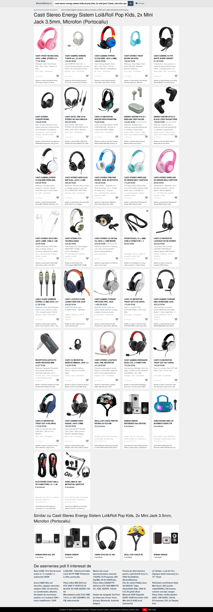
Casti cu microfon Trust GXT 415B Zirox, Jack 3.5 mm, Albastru (46, 423)
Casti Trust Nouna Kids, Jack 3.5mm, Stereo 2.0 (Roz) (47, 58)
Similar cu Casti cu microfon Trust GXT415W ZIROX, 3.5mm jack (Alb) (135, 325)
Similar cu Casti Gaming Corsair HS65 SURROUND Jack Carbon (164, 325)
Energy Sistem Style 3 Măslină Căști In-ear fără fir (135, 119)
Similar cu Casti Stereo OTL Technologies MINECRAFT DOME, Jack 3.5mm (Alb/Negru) (76, 265)
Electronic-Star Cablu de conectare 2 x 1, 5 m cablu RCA (46, 484)
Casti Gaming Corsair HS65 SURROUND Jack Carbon (164, 302)
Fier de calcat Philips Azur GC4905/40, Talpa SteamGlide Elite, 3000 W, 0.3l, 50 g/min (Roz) (135, 587)
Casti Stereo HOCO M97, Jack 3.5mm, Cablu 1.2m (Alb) (46, 241)
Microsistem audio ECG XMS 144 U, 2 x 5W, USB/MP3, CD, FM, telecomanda (76, 597)
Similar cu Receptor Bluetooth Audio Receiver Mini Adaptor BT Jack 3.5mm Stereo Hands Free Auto (47, 387)
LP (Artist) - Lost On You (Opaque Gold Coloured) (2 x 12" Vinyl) (165, 573)
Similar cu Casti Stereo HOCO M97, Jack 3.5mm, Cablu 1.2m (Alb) (46, 264)
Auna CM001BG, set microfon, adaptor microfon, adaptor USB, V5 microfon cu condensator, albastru (47, 587)
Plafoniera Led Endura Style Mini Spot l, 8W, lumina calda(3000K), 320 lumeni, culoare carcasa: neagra (165, 587)
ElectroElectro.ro (44, 3)
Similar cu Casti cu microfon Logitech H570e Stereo (163, 264)
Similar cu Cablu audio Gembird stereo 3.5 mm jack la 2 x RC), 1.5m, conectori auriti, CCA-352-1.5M (46, 326)
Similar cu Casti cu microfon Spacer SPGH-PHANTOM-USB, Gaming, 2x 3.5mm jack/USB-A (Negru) (106, 143)
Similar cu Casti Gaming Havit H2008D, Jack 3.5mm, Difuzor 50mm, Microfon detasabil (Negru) (77, 447)
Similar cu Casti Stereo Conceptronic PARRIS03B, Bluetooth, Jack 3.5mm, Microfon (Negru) (47, 143)
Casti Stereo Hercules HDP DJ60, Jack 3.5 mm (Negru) (76, 180)
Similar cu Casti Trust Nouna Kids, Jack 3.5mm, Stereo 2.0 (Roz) (46, 81)
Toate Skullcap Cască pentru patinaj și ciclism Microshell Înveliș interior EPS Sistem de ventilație (106, 447)
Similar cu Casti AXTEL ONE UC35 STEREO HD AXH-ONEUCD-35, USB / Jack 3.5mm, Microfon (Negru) (77, 143)
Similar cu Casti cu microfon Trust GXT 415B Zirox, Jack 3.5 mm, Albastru (46, 447)
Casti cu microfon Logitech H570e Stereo (165, 239)
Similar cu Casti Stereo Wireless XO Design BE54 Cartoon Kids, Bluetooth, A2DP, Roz (165, 204)
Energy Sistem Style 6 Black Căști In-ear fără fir (165, 119)
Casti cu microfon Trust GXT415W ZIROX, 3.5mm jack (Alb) (134, 302)
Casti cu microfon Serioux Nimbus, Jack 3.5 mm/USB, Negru (77, 362)
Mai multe (152, 609)
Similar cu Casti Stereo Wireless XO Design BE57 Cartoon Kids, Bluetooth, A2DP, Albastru (135, 204)
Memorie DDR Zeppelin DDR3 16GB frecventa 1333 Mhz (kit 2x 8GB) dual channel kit (135, 599)
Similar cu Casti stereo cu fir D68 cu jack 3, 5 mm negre (106, 264)
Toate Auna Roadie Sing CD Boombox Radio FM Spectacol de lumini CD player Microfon (164, 447)
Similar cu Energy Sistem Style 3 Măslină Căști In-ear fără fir (134, 142)
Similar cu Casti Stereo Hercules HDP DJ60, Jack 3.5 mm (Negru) (77, 203)
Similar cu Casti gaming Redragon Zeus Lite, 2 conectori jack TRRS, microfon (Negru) (135, 387)
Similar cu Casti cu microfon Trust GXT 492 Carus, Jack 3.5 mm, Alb (165, 386)
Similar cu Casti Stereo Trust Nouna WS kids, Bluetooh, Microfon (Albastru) (135, 82)
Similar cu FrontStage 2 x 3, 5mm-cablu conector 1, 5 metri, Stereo (135, 264)
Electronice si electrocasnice (46, 10)
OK (145, 610)
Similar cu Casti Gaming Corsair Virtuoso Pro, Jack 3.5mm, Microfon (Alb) (106, 326)
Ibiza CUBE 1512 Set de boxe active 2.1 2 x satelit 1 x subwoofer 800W (47, 573)
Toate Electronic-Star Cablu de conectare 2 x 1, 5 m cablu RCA (45, 507)
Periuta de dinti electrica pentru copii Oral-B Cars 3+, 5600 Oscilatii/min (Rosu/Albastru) (135, 575)
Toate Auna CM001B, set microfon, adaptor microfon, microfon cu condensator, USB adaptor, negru (76, 508)
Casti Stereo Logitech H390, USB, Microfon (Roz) (106, 362)
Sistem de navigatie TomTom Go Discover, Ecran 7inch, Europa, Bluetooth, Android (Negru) (106, 599)
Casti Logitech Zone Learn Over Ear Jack (75, 300)
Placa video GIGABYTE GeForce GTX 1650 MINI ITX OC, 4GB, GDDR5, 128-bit (106, 585)
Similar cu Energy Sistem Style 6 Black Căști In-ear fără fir (164, 142)
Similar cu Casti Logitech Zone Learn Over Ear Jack (75, 325)
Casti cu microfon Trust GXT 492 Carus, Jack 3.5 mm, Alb (164, 362)
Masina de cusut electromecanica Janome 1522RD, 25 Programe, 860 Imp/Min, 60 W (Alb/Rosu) (105, 575)
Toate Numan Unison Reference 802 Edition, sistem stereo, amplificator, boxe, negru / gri (135, 447)
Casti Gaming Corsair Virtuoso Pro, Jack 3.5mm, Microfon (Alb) (105, 302)
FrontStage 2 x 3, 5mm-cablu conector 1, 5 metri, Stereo (135, 241)
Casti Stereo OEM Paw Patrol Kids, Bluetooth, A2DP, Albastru (106, 180)
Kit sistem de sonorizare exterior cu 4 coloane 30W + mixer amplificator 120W (47, 597)
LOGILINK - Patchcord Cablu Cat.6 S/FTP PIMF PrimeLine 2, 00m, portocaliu (76, 573)
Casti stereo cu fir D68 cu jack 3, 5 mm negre (106, 239)
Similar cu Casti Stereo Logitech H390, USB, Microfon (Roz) (105, 386)
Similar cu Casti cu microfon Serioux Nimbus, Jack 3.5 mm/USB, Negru (77, 386)
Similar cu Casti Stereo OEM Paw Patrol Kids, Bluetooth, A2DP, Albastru (105, 204)
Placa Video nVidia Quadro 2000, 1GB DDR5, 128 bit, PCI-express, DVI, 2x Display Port (165, 599)
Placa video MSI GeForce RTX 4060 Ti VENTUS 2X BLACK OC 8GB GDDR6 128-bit (76, 587)
